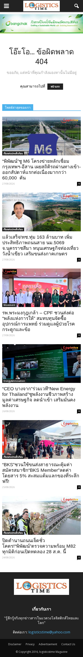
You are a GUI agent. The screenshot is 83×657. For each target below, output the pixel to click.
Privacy (30, 644)
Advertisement (48, 644)
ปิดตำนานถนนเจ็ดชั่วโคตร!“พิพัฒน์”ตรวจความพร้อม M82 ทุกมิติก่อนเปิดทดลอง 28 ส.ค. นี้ (39, 546)
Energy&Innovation (14, 380)
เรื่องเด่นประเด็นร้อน (13, 153)
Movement (9, 305)
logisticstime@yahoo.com (49, 632)
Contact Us (68, 644)
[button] (77, 6)
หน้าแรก (55, 86)
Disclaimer (14, 644)
